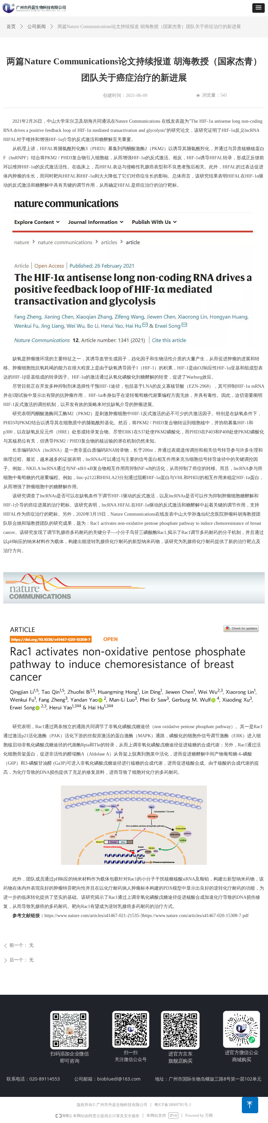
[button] (258, 8)
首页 (11, 26)
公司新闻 (36, 26)
